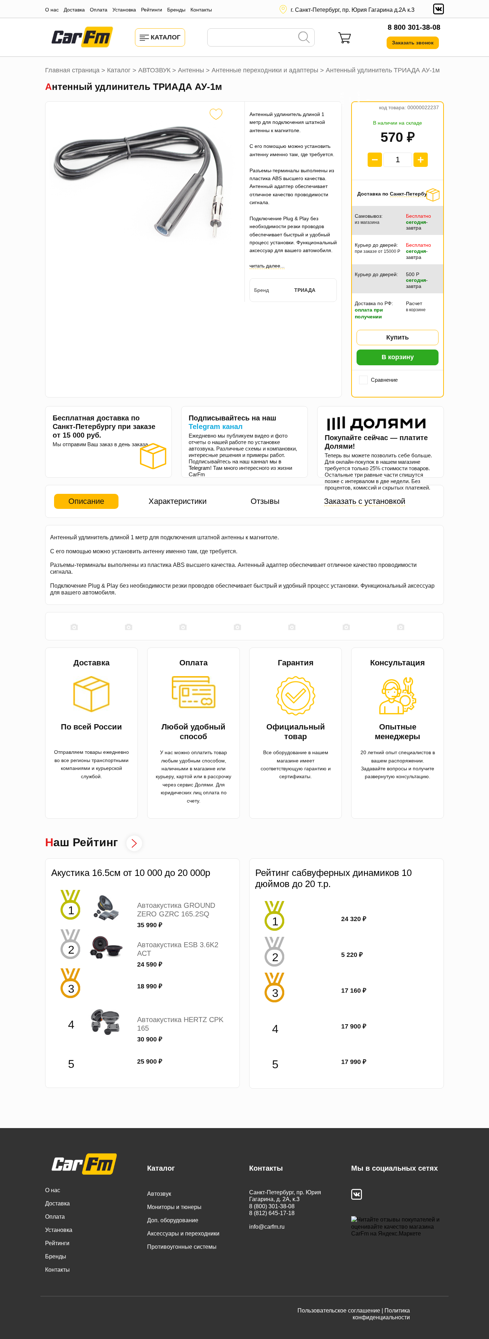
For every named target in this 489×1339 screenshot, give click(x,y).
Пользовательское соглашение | (340, 1310)
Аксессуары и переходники (183, 1233)
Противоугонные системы (182, 1247)
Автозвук (159, 1194)
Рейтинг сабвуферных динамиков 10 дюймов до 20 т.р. (333, 878)
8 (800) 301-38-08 (272, 1206)
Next (440, 626)
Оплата (98, 10)
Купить (397, 337)
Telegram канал (216, 426)
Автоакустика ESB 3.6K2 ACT (177, 949)
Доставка (74, 10)
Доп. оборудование (172, 1220)
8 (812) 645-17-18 (272, 1213)
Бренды (176, 10)
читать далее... (267, 266)
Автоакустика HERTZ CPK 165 (180, 1024)
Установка (124, 10)
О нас (52, 10)
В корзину (398, 357)
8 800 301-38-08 (414, 27)
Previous (48, 626)
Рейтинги (151, 10)
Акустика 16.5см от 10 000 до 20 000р (130, 872)
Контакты (201, 10)
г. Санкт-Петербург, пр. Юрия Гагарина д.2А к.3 (353, 10)
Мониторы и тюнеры (174, 1207)
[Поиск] (304, 38)
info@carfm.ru (267, 1227)
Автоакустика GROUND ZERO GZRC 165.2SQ (176, 909)
